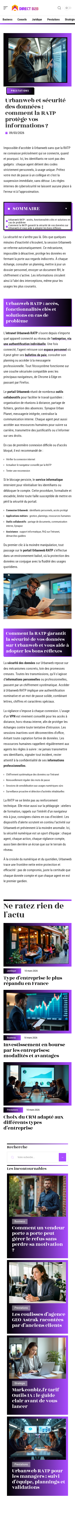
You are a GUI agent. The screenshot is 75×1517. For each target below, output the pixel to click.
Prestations (20, 90)
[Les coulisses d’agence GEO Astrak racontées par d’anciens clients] (37, 1282)
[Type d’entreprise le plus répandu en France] (37, 945)
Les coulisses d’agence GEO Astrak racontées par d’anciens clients (38, 1320)
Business (11, 1038)
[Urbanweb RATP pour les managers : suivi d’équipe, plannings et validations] (37, 1439)
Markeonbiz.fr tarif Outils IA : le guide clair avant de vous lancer (35, 1398)
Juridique (11, 971)
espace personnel (55, 350)
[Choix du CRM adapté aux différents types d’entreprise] (37, 1084)
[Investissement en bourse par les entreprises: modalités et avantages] (37, 1011)
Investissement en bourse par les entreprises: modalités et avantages (34, 1050)
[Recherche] (59, 8)
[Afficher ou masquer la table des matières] (53, 209)
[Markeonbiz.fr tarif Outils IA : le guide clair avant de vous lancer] (37, 1358)
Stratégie (19, 1383)
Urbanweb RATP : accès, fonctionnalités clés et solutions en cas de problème (39, 221)
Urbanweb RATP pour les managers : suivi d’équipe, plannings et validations (38, 1479)
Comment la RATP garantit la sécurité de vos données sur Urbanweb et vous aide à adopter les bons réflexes (38, 227)
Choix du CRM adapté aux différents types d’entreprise (33, 1122)
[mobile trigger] (6, 8)
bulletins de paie (36, 355)
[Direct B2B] (25, 8)
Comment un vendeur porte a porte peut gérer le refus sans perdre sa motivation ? (38, 1239)
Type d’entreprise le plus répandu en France (32, 980)
